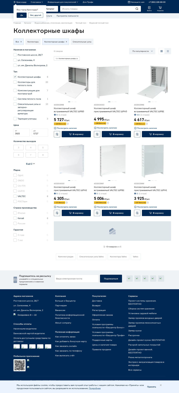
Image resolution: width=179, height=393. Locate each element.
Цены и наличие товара (104, 344)
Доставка (97, 300)
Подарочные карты (102, 340)
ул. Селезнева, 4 (21, 305)
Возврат (96, 305)
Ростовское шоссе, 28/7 (26, 300)
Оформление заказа (102, 315)
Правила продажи (101, 349)
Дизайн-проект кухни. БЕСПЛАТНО (146, 340)
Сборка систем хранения (141, 308)
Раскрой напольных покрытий (144, 344)
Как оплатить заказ (65, 336)
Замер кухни (135, 330)
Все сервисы (135, 370)
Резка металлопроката (140, 357)
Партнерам (61, 305)
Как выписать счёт (65, 355)
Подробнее (95, 388)
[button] (17, 41)
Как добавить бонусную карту (71, 341)
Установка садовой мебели (142, 313)
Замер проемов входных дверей (145, 318)
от (16, 130)
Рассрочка (133, 335)
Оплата (96, 319)
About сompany (63, 322)
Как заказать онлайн (66, 346)
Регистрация (99, 310)
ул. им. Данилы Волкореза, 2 (28, 310)
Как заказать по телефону (68, 350)
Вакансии (60, 310)
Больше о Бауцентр (65, 300)
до (34, 130)
